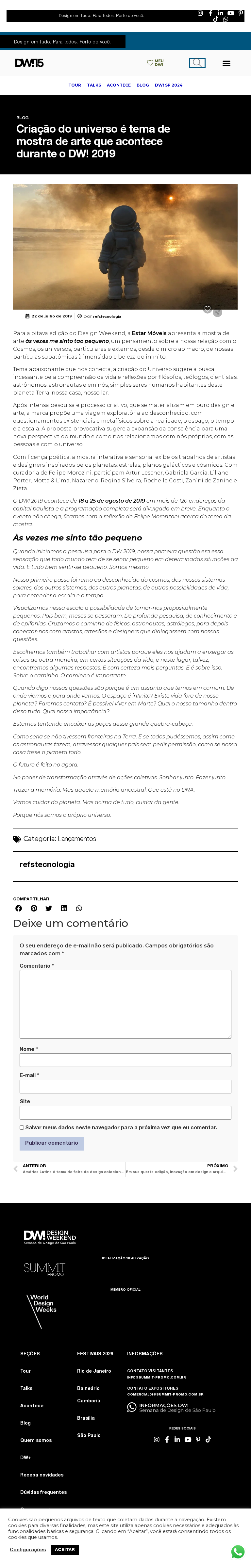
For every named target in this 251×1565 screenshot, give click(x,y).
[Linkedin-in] (221, 13)
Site (25, 1102)
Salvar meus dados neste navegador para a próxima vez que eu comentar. (121, 1128)
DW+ (25, 1458)
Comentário (37, 966)
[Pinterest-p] (241, 13)
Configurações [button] (28, 1550)
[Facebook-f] (210, 13)
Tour (25, 1371)
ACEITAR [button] (65, 1550)
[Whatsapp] (226, 19)
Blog (25, 1423)
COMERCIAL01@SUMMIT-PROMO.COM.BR (165, 1394)
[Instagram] (200, 13)
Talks (26, 1389)
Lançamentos (77, 839)
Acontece (31, 1406)
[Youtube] (231, 13)
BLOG (22, 118)
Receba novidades (41, 1475)
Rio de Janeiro (94, 1371)
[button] (226, 62)
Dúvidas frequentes (43, 1493)
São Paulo (89, 1436)
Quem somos (36, 1441)
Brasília (86, 1418)
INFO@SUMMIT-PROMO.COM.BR (156, 1377)
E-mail (29, 1076)
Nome (29, 1050)
